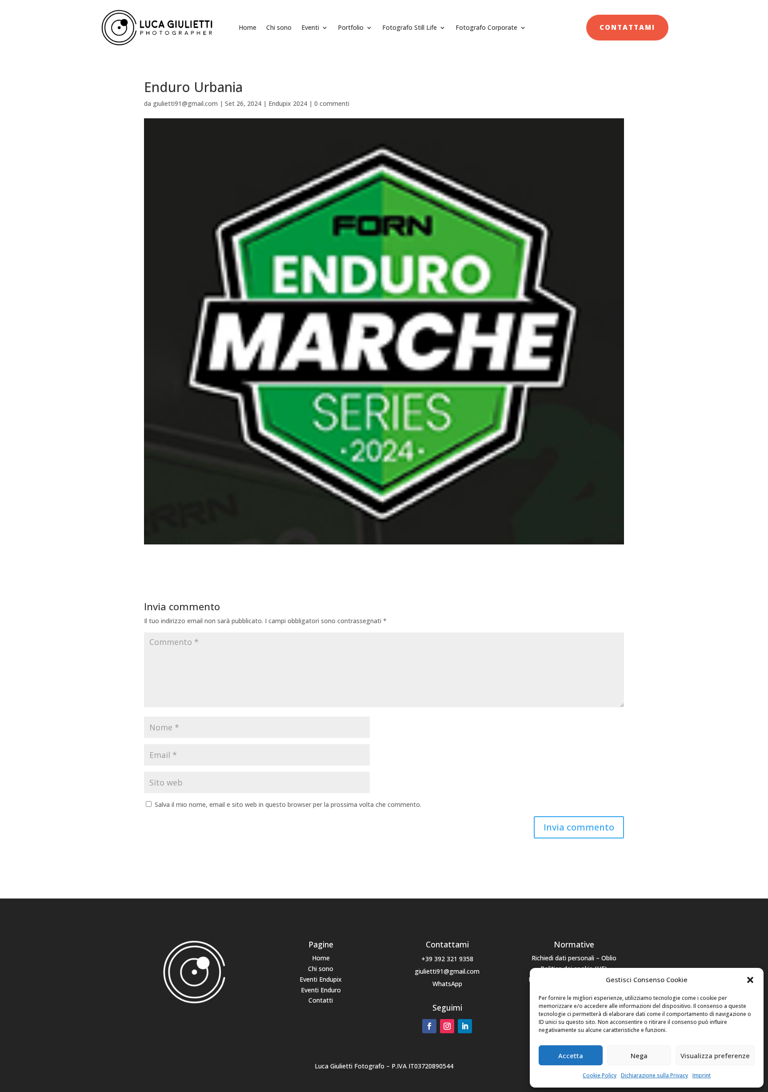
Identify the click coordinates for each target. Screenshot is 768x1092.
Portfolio (351, 27)
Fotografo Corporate (486, 27)
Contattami (627, 27)
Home (247, 27)
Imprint (701, 1075)
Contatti (320, 1000)
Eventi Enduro (321, 990)
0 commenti (331, 103)
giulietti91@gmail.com (185, 103)
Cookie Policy (599, 1075)
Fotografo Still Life (409, 27)
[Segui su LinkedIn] (465, 1026)
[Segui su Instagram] (447, 1026)
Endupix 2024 (287, 103)
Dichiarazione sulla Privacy (654, 1075)
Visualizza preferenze (715, 1055)
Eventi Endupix (321, 979)
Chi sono (279, 27)
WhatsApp (447, 983)
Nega (639, 1055)
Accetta (570, 1055)
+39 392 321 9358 (447, 959)
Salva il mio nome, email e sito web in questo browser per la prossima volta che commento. (288, 804)
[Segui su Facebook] (429, 1026)
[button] (750, 979)
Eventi (310, 27)
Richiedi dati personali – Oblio (574, 958)
